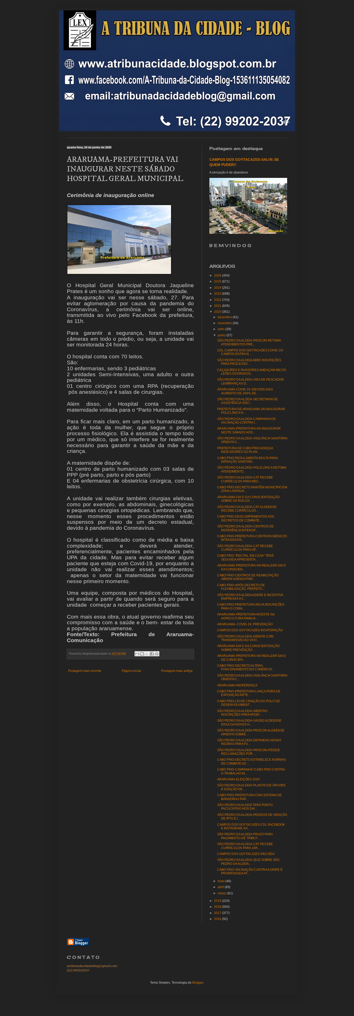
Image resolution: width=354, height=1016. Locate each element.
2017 (218, 913)
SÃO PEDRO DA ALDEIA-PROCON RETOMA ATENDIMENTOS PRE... (249, 342)
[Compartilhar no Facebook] (151, 653)
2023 (218, 293)
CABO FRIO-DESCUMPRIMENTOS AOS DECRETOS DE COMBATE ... (245, 518)
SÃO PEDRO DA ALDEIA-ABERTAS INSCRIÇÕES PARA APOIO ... (242, 712)
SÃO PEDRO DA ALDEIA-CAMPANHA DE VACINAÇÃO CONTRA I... (246, 420)
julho (221, 329)
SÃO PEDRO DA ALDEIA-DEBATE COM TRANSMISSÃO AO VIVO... (245, 638)
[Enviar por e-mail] (137, 653)
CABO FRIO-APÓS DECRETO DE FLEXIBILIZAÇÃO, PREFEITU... (241, 587)
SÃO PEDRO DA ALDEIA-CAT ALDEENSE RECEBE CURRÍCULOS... (247, 508)
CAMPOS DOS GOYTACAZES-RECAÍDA (246, 854)
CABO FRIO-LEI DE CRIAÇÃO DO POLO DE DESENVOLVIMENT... (248, 703)
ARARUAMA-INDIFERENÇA (237, 685)
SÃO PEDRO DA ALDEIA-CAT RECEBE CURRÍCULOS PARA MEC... (245, 479)
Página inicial (131, 671)
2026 (218, 275)
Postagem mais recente (84, 671)
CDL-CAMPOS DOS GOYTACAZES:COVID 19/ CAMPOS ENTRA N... (250, 352)
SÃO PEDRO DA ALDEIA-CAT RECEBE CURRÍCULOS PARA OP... (245, 547)
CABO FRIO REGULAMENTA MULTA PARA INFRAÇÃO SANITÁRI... (247, 459)
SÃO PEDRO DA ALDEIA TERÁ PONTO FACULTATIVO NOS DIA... (245, 806)
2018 (218, 907)
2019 (218, 901)
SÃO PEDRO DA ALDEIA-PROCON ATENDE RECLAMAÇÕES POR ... (248, 752)
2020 (218, 312)
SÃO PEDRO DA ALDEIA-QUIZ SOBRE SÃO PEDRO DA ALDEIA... (248, 861)
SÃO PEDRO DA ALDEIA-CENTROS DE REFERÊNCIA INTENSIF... (245, 528)
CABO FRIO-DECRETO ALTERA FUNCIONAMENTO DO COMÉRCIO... (245, 667)
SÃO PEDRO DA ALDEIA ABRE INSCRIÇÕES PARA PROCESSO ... (249, 362)
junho (222, 335)
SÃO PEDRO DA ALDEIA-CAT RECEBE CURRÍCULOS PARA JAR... (245, 846)
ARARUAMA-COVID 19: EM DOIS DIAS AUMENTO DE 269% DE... (245, 391)
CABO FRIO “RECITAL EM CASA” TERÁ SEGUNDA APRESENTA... (245, 557)
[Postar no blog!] (142, 653)
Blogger (197, 982)
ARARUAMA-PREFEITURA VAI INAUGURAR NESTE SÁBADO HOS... (249, 430)
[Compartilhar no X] (147, 653)
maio (221, 881)
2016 (218, 919)
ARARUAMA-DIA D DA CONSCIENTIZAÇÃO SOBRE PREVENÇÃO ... (248, 647)
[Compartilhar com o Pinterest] (156, 653)
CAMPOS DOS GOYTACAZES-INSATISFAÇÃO (250, 630)
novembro (225, 323)
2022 (218, 300)
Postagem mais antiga (177, 671)
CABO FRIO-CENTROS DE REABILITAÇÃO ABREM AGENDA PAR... (248, 577)
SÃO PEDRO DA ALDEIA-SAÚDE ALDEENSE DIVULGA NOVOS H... (249, 722)
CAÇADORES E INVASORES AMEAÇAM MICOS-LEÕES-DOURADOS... (252, 371)
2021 (218, 306)
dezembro (225, 317)
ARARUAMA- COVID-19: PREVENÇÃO (245, 624)
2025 (218, 281)
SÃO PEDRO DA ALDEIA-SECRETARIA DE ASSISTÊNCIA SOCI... (247, 401)
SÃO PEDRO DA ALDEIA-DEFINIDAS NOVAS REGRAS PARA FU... (249, 742)
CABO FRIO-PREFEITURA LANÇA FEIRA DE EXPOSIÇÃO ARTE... (248, 693)
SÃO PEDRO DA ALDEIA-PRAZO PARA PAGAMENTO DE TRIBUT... (245, 836)
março (222, 893)
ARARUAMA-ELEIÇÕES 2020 (238, 779)
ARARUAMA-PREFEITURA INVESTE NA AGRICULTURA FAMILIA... (245, 616)
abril (221, 887)
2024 (218, 287)
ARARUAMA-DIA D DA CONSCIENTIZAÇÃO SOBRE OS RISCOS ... (248, 499)
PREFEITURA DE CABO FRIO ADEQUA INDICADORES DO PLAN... (245, 450)
